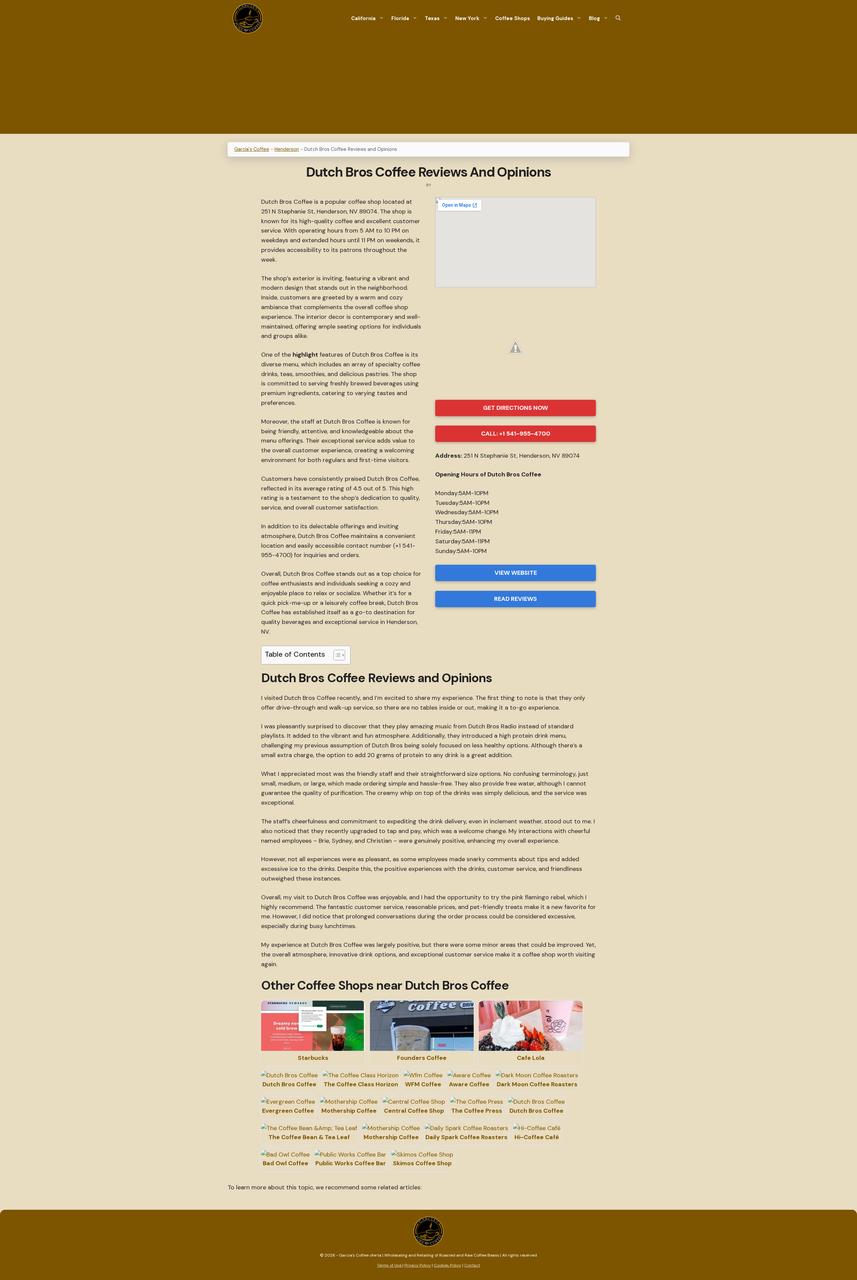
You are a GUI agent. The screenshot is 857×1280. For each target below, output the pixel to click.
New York (467, 18)
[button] (618, 18)
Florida (400, 18)
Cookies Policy (447, 1265)
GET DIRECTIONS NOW (515, 408)
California (363, 18)
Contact (472, 1265)
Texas (432, 18)
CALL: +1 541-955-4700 (515, 434)
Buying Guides (555, 18)
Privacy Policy (417, 1265)
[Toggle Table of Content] (335, 655)
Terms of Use (389, 1265)
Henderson (287, 149)
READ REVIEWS (515, 599)
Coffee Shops (512, 18)
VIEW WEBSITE (515, 573)
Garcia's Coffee (251, 149)
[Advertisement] (428, 87)
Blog (594, 18)
